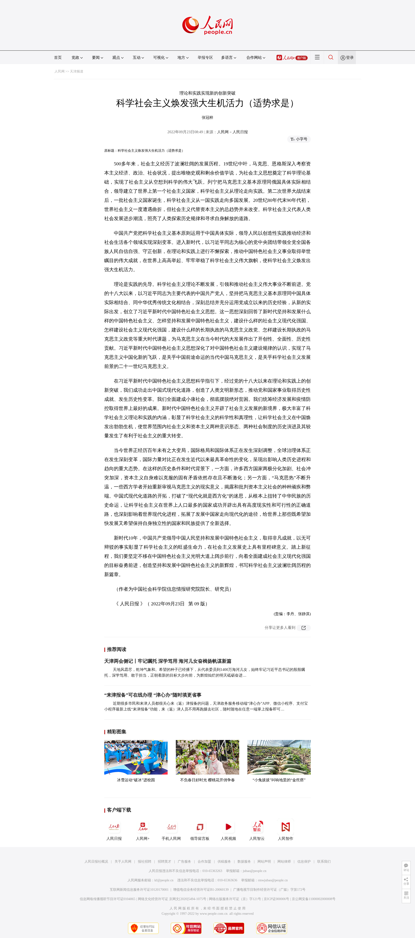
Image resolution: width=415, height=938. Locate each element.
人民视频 (228, 838)
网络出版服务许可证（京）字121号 (235, 899)
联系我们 (324, 861)
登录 (350, 57)
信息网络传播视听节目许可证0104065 (107, 899)
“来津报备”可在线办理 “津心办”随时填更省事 (152, 694)
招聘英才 (164, 861)
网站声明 (264, 861)
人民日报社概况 (96, 861)
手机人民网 (171, 838)
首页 (58, 57)
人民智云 (257, 838)
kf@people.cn (163, 880)
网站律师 (284, 861)
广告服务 (184, 861)
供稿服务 (224, 861)
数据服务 (244, 861)
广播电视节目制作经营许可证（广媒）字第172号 (269, 889)
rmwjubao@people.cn (273, 880)
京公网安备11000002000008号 (314, 899)
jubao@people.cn (254, 871)
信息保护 (304, 861)
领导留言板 (199, 838)
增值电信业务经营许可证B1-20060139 (201, 889)
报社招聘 (144, 861)
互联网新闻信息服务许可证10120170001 (139, 889)
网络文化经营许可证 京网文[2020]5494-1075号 (172, 899)
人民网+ (143, 838)
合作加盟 (204, 861)
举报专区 (205, 57)
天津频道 (76, 71)
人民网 (60, 71)
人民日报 (114, 838)
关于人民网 (123, 861)
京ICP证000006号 (276, 899)
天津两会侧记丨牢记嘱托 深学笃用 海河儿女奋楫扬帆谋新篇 (168, 661)
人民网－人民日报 (232, 132)
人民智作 (285, 838)
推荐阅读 (116, 649)
